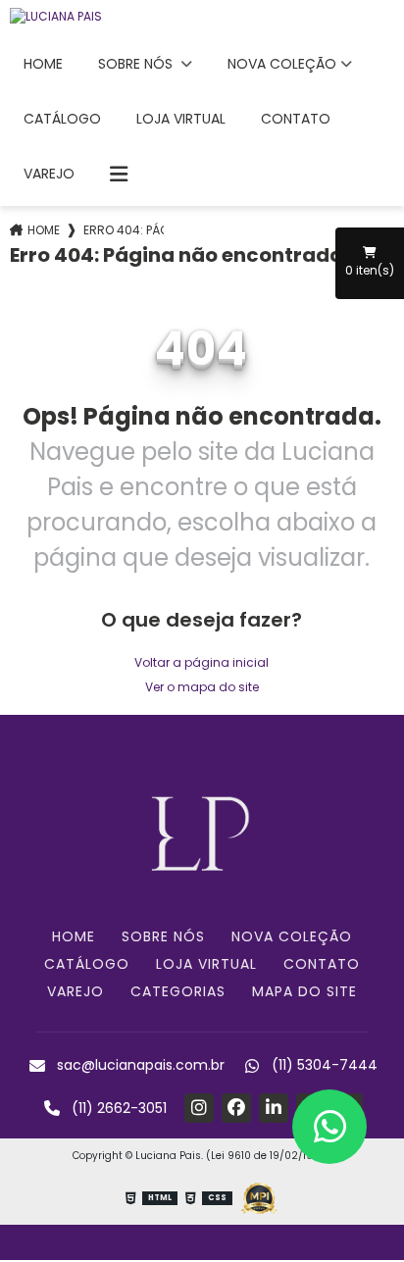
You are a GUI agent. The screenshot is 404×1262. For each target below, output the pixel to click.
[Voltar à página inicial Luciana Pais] (202, 831)
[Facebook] (236, 1108)
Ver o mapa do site (202, 687)
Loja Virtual (181, 118)
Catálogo (62, 118)
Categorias (178, 992)
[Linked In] (273, 1108)
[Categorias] (118, 174)
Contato (295, 118)
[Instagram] (199, 1108)
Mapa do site (304, 992)
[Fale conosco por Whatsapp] (329, 1126)
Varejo (49, 173)
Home (43, 64)
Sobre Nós (137, 64)
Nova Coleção (281, 64)
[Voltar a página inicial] (201, 16)
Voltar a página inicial (201, 662)
